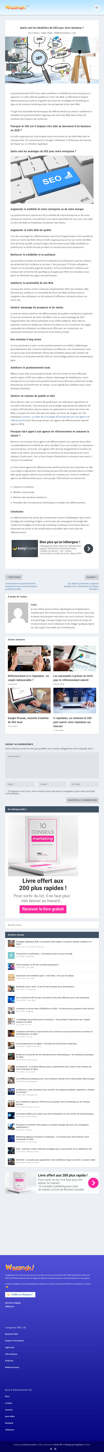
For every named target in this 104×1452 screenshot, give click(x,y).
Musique (9, 1423)
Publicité (29, 1130)
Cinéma (8, 1403)
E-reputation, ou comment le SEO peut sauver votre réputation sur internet (72, 722)
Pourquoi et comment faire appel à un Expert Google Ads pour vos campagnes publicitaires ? (52, 1125)
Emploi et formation (33, 1046)
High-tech (9, 1347)
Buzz (7, 1396)
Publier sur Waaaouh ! (22, 1294)
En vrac (29, 1024)
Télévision (9, 1429)
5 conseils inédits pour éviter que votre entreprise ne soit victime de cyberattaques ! (55, 1113)
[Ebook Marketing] (43, 914)
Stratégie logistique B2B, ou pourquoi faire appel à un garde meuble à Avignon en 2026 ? (54, 942)
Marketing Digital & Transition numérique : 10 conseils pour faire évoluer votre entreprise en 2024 (52, 1137)
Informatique (31, 989)
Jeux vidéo (30, 967)
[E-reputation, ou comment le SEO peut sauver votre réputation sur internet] (74, 700)
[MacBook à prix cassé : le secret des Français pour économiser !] (11, 988)
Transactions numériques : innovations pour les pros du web (44, 953)
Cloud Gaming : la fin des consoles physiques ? (37, 964)
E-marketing (31, 1142)
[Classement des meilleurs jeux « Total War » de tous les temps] (11, 977)
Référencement (62, 32)
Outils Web (30, 956)
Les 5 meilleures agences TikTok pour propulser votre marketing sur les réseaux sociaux (53, 1102)
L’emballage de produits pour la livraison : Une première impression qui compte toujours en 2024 (53, 1020)
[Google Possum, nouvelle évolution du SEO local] (29, 700)
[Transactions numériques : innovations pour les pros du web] (11, 955)
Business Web (11, 1334)
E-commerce (31, 947)
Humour (9, 1409)
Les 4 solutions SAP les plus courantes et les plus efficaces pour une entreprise (52, 997)
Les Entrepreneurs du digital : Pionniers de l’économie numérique (46, 1043)
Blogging (29, 1011)
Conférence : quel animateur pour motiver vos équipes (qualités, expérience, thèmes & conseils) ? (55, 1090)
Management (32, 1081)
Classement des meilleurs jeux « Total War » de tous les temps (45, 975)
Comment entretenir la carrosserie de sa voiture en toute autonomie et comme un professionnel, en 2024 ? (54, 1032)
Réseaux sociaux (33, 1107)
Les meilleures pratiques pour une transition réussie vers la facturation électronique (55, 1078)
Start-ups (40, 947)
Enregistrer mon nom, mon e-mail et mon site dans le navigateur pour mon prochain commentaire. (50, 792)
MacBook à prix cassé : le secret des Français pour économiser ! (45, 986)
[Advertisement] (52, 1225)
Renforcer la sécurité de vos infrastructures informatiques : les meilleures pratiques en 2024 (55, 1055)
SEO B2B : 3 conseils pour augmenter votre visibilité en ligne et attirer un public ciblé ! (56, 1160)
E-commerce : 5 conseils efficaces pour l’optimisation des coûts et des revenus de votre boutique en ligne (53, 1067)
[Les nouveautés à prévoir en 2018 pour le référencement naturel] (74, 658)
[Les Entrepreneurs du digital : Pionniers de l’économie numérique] (11, 1045)
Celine (35, 32)
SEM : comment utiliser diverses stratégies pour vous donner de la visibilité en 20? (54, 1149)
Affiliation (9, 1306)
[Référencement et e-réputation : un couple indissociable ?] (29, 658)
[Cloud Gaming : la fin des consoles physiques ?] (11, 966)
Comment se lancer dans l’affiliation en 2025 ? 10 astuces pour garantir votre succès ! (55, 1008)
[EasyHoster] (52, 548)
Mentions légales (13, 1303)
